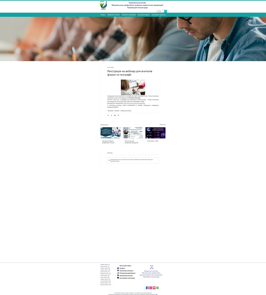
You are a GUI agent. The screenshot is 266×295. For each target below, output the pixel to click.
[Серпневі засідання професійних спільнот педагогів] (111, 132)
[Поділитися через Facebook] (108, 115)
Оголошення (110, 110)
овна (123, 268)
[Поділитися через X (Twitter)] (111, 115)
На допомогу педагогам (127, 278)
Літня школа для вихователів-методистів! (131, 141)
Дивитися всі (163, 124)
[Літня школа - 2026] (155, 132)
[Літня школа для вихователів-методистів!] (133, 132)
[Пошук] (165, 11)
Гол (121, 268)
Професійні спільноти (126, 270)
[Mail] (118, 275)
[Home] (118, 268)
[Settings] (118, 270)
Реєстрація (117, 110)
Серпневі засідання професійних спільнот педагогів (108, 142)
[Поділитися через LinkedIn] (114, 115)
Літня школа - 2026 (152, 141)
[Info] (118, 278)
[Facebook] (147, 287)
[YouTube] (154, 287)
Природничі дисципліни (126, 110)
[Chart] (118, 273)
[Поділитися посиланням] (118, 115)
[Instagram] (150, 287)
